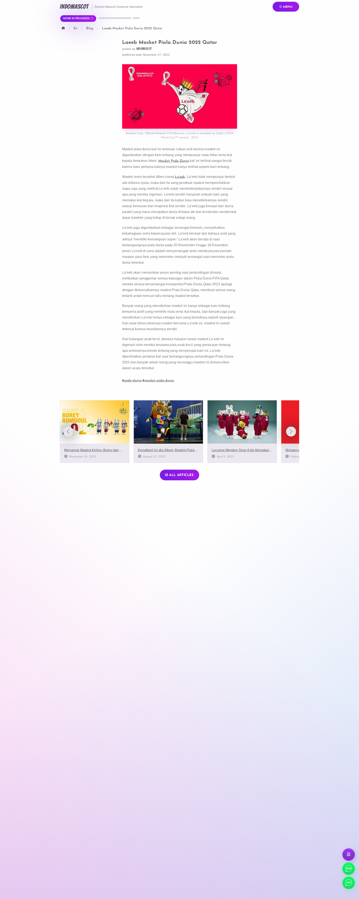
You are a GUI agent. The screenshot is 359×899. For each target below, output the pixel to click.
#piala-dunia (131, 380)
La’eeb (180, 177)
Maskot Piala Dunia (173, 161)
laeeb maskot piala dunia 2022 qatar (132, 28)
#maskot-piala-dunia (158, 380)
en (75, 28)
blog (89, 28)
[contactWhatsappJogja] (348, 868)
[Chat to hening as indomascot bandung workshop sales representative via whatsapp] (348, 883)
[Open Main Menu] (348, 854)
